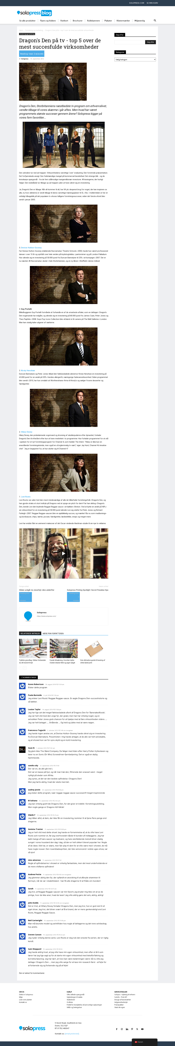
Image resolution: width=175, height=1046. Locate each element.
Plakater (108, 21)
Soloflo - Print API (120, 997)
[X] (137, 1026)
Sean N (31, 748)
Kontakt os (23, 1002)
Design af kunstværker (122, 1000)
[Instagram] (122, 1026)
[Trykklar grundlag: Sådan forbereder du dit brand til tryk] (33, 648)
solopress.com (136, 3)
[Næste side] (24, 667)
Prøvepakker (119, 1005)
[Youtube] (142, 1026)
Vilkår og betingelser (74, 1007)
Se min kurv (152, 3)
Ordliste (70, 1002)
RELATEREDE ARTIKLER (30, 634)
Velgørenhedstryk (120, 1002)
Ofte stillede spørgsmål (75, 994)
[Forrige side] (20, 667)
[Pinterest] (132, 1026)
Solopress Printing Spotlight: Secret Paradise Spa (87, 590)
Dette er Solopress (26, 994)
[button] (155, 21)
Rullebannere (93, 21)
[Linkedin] (127, 1026)
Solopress (24, 59)
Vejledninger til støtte (74, 997)
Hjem (21, 30)
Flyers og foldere (48, 21)
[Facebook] (116, 1026)
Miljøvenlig (140, 21)
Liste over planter (25, 1000)
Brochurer (78, 21)
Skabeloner (71, 1000)
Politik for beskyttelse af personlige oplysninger (84, 1005)
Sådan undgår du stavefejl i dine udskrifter (36, 590)
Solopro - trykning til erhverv (124, 994)
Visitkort (64, 21)
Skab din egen (119, 1007)
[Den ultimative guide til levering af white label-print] (94, 648)
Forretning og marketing (34, 30)
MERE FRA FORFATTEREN (53, 634)
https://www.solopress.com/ (46, 616)
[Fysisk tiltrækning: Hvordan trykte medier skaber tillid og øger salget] (64, 648)
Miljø (21, 997)
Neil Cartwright (35, 920)
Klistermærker (123, 21)
